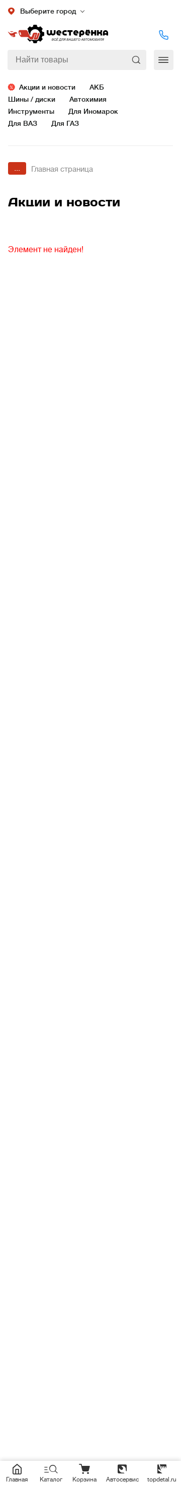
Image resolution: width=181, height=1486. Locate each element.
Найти (137, 60)
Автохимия (88, 99)
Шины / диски (31, 99)
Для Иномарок (93, 111)
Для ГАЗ (65, 123)
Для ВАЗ (22, 123)
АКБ (96, 87)
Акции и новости (47, 87)
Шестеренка (58, 35)
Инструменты (31, 111)
